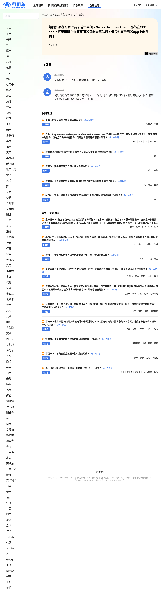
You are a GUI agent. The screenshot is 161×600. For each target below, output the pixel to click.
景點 (8, 378)
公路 (8, 73)
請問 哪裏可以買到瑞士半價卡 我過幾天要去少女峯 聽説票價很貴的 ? (84, 151)
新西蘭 (10, 163)
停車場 (10, 271)
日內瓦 (155, 358)
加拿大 (10, 440)
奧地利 (10, 158)
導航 (8, 90)
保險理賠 (154, 311)
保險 (8, 282)
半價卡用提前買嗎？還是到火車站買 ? (69, 119)
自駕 (8, 28)
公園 (8, 220)
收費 (8, 67)
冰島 (8, 254)
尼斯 (8, 525)
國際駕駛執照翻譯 (58, 5)
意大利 (10, 208)
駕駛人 (149, 244)
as (151, 141)
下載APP (137, 4)
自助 (8, 565)
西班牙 (10, 339)
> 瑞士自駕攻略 (62, 14)
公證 (144, 343)
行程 (8, 248)
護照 (156, 343)
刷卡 (150, 329)
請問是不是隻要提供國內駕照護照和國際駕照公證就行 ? (78, 339)
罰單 (8, 372)
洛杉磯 (10, 135)
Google (10, 559)
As (7, 418)
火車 (8, 305)
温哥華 (10, 350)
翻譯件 (10, 412)
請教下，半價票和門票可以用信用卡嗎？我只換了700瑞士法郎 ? (82, 254)
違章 (8, 553)
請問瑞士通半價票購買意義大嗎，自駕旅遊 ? (72, 166)
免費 (8, 288)
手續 (8, 587)
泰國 (8, 225)
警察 (8, 576)
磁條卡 (135, 329)
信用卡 (10, 84)
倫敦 (8, 542)
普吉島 (10, 452)
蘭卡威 (10, 570)
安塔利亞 (11, 480)
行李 (8, 118)
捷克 (8, 367)
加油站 (10, 401)
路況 (8, 310)
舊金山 (10, 237)
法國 (8, 316)
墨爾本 (10, 203)
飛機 (8, 231)
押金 (8, 242)
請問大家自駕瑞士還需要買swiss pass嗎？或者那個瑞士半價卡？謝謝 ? (86, 180)
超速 (148, 358)
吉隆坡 (10, 429)
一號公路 (11, 469)
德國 (8, 112)
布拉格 (10, 536)
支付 (134, 141)
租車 (8, 33)
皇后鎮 (10, 548)
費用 (8, 265)
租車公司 (11, 169)
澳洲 (8, 474)
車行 (8, 124)
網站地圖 (100, 472)
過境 (8, 361)
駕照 (8, 107)
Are (50, 45)
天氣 (8, 152)
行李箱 (10, 406)
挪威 (8, 389)
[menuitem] (135, 4)
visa (134, 244)
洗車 (156, 227)
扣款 (140, 293)
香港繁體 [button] (149, 5)
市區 (8, 276)
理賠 (140, 311)
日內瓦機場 (147, 372)
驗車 (138, 227)
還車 (8, 50)
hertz (149, 276)
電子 (140, 141)
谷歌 (8, 508)
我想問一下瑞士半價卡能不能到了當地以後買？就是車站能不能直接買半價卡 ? (89, 195)
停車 (8, 44)
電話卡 (10, 299)
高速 (8, 61)
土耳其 (10, 293)
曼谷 (8, 197)
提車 (8, 186)
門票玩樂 (78, 5)
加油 (8, 101)
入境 (8, 180)
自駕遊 (10, 327)
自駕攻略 (94, 5)
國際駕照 (136, 343)
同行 (8, 322)
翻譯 (8, 214)
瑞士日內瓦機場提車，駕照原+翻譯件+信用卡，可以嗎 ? (78, 368)
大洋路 (10, 259)
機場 (8, 39)
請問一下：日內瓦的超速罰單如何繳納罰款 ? (72, 353)
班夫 (8, 457)
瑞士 (8, 129)
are (145, 141)
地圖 (8, 146)
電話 (8, 175)
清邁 (8, 503)
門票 (8, 514)
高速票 (10, 463)
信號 (8, 531)
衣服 (8, 355)
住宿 (8, 497)
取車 (8, 95)
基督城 (10, 344)
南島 (8, 423)
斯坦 (8, 582)
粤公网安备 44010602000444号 (110, 480)
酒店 (8, 78)
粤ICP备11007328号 (121, 478)
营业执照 (105, 478)
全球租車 (38, 5)
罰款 (8, 486)
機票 (8, 519)
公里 (8, 491)
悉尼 (8, 446)
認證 (8, 395)
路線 (8, 384)
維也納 (10, 435)
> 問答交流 (77, 14)
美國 (8, 141)
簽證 (8, 192)
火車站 (149, 124)
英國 (8, 333)
